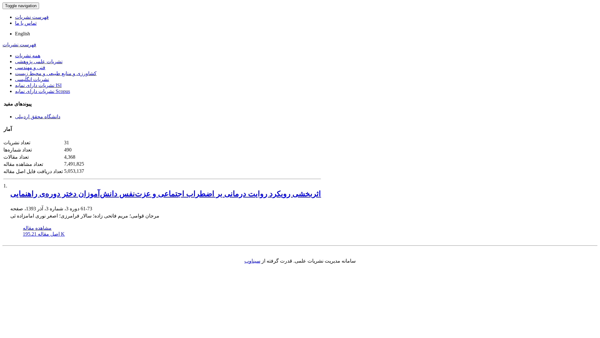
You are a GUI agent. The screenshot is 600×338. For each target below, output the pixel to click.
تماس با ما (26, 23)
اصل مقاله (44, 234)
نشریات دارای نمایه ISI (38, 85)
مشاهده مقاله (37, 228)
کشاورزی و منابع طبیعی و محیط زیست (56, 73)
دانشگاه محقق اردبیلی (37, 116)
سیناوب (252, 261)
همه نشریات (27, 55)
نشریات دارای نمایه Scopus (42, 91)
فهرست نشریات (32, 17)
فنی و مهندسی (30, 67)
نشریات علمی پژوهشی (38, 61)
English (22, 33)
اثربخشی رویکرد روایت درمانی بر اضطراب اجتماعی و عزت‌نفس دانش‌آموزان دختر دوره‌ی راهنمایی (165, 194)
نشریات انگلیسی (32, 79)
